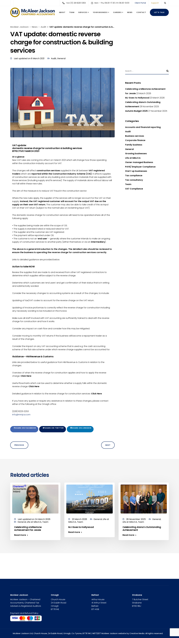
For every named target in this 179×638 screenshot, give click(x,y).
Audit (53, 58)
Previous (19, 445)
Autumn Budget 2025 (136, 110)
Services (82, 12)
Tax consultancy (134, 179)
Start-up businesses (136, 171)
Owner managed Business (139, 162)
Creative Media (136, 633)
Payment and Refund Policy (24, 613)
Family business (133, 144)
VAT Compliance (134, 188)
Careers (117, 12)
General (61, 58)
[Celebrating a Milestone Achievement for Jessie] (35, 498)
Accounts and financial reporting (143, 127)
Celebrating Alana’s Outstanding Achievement (142, 528)
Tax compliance (133, 175)
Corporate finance (135, 140)
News (129, 12)
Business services (134, 135)
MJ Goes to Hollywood (137, 97)
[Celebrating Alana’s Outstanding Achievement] (144, 498)
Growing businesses (136, 153)
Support (155, 3)
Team (71, 12)
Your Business (100, 12)
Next (107, 445)
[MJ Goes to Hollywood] (89, 498)
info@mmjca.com (21, 414)
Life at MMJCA (132, 157)
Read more (20, 535)
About (62, 12)
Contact (141, 12)
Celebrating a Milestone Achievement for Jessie (28, 528)
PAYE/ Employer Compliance (140, 166)
